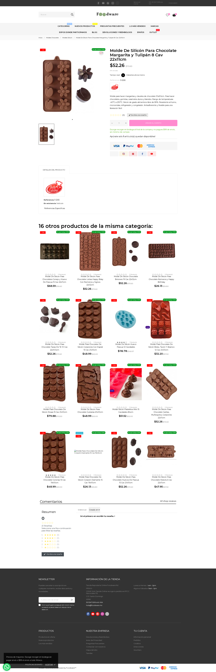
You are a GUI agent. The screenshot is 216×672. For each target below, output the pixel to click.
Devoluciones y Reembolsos (117, 32)
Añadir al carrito (153, 123)
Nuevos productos (46, 640)
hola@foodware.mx (94, 605)
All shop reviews (168, 501)
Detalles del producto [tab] (54, 170)
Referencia (49, 200)
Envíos (140, 32)
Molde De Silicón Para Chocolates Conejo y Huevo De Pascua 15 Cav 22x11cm (54, 279)
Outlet (154, 31)
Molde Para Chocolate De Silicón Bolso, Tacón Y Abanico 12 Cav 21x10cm (161, 347)
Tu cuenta (140, 631)
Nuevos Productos (86, 25)
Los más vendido (45, 643)
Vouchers (137, 650)
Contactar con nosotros (95, 647)
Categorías (65, 25)
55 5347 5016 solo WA (94, 602)
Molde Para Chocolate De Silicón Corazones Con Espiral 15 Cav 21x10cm (90, 347)
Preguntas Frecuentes (112, 26)
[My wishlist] (167, 15)
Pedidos (137, 640)
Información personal (142, 637)
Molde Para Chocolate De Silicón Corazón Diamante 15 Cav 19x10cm (90, 480)
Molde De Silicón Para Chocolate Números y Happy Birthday (161, 279)
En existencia (50, 203)
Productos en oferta (47, 637)
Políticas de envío (33, 664)
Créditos (137, 643)
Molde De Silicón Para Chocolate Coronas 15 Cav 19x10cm (54, 480)
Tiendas (89, 653)
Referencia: (115, 80)
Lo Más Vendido (137, 26)
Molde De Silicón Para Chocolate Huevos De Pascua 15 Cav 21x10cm (126, 480)
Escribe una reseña (54, 554)
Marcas (154, 26)
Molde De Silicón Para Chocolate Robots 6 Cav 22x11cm (161, 480)
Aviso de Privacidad (94, 640)
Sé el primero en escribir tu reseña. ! (97, 516)
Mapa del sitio (91, 650)
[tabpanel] (72, 84)
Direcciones (139, 647)
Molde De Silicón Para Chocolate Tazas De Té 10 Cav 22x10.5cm (55, 347)
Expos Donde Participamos (73, 32)
